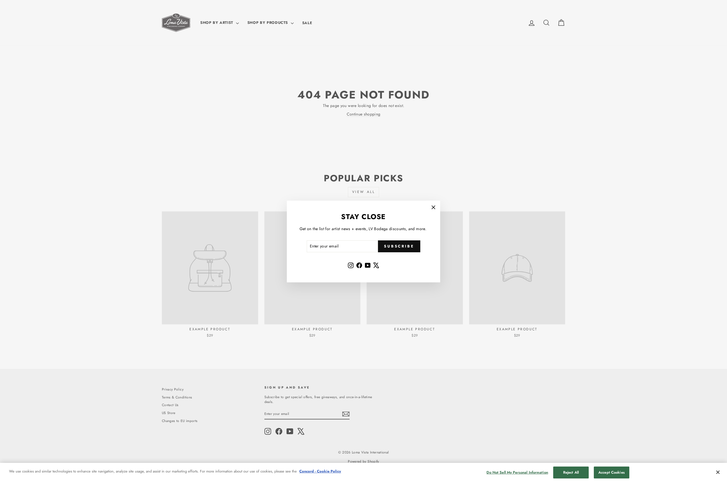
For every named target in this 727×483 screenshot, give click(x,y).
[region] (363, 473)
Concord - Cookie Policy (320, 471)
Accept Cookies (611, 472)
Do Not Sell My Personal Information (517, 472)
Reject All (571, 472)
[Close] (718, 472)
